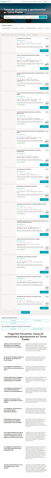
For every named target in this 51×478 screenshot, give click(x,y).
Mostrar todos (25, 312)
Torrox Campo (13, 323)
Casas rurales (14, 28)
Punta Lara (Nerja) (37, 320)
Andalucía (15, 34)
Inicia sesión (40, 1)
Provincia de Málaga (22, 34)
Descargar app (25, 1)
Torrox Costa (13, 320)
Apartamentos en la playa (37, 328)
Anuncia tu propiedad (32, 1)
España (11, 34)
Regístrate (45, 1)
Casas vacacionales (6, 28)
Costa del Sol (29, 34)
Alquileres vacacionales (5, 34)
